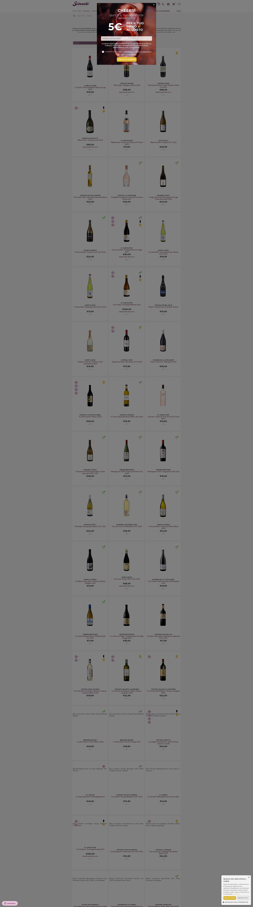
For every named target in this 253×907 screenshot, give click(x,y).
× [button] (249, 877)
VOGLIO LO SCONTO (126, 59)
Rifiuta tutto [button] (243, 898)
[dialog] (236, 890)
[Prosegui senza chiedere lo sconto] (154, 5)
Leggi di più (236, 894)
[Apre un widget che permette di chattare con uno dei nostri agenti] (10, 903)
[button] (236, 902)
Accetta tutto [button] (229, 898)
